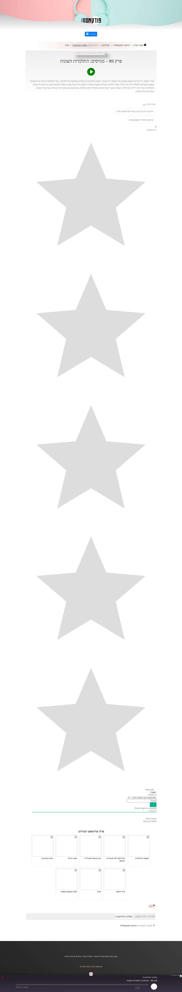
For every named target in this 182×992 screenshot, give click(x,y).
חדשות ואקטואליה (121, 45)
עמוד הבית (139, 45)
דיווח (151, 906)
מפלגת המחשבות (79, 45)
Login (153, 792)
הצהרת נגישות (87, 956)
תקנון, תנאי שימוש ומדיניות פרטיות (106, 956)
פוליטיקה (105, 45)
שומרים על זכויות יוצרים (73, 956)
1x (138, 988)
